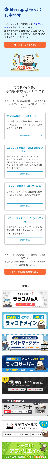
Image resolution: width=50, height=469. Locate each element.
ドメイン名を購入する (26, 45)
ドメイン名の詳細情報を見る (25, 272)
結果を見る (25, 135)
